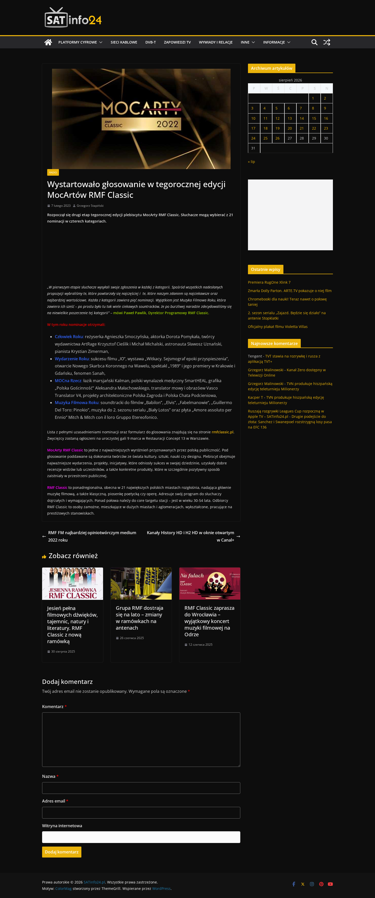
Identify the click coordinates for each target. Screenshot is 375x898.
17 (253, 128)
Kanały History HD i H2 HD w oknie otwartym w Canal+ (190, 536)
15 (314, 118)
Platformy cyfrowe (77, 42)
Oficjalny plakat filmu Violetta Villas (278, 326)
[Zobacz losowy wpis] (327, 42)
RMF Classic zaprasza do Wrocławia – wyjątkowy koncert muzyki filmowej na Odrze (209, 621)
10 (253, 118)
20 (290, 128)
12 (278, 118)
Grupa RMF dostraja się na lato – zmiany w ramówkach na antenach (139, 617)
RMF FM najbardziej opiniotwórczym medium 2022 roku (92, 536)
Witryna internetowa (62, 825)
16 (326, 118)
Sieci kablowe (124, 42)
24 (253, 138)
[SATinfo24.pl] (48, 42)
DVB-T (150, 42)
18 (266, 128)
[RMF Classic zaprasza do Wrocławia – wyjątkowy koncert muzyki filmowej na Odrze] (209, 571)
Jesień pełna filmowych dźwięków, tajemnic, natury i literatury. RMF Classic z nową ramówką (72, 625)
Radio (53, 172)
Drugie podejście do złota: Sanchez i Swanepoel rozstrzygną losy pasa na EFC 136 (290, 422)
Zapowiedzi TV (177, 42)
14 (302, 118)
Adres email (55, 801)
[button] (100, 42)
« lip (251, 161)
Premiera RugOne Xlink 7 (269, 282)
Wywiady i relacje (216, 42)
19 (278, 128)
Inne (245, 42)
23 (326, 128)
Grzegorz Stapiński (90, 205)
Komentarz (54, 706)
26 (278, 138)
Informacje (274, 42)
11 (266, 118)
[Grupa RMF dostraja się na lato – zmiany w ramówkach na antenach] (141, 571)
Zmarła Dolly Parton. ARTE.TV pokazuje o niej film (290, 290)
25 (266, 138)
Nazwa (50, 776)
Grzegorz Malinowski (265, 369)
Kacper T (255, 397)
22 (314, 128)
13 (290, 118)
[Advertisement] (290, 214)
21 (302, 128)
